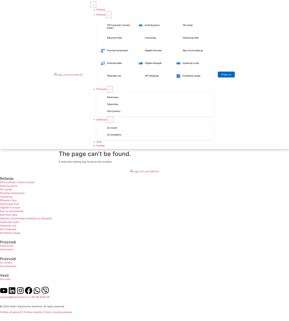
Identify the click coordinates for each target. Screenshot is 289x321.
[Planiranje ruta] (103, 76)
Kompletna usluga (191, 75)
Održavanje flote (191, 37)
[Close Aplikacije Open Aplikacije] (110, 119)
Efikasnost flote (114, 37)
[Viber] (45, 290)
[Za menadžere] (103, 135)
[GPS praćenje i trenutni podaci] (103, 27)
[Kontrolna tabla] (103, 63)
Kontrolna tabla (114, 63)
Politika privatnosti (10, 312)
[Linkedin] (12, 290)
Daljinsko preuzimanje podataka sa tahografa (26, 218)
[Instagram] (20, 290)
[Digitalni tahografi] (141, 63)
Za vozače (112, 127)
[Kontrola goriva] (141, 25)
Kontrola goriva (152, 25)
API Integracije (8, 229)
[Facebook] (28, 290)
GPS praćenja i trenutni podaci (17, 182)
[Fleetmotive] (103, 97)
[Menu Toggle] (93, 5)
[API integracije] (141, 76)
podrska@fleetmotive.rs (13, 297)
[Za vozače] (103, 128)
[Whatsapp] (37, 290)
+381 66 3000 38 (40, 297)
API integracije (152, 75)
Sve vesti (5, 279)
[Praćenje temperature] (103, 51)
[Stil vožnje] (178, 25)
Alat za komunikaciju (193, 50)
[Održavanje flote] (178, 38)
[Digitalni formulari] (141, 51)
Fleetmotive (112, 97)
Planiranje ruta (114, 75)
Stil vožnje (188, 25)
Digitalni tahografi (153, 63)
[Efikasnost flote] (103, 38)
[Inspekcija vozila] (178, 63)
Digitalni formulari (153, 50)
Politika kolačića (33, 312)
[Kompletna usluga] (178, 76)
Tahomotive (112, 104)
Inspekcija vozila (191, 63)
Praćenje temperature (117, 50)
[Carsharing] (141, 38)
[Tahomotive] (103, 104)
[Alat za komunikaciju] (178, 51)
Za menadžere (114, 134)
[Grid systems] (103, 111)
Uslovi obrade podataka (58, 312)
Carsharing (150, 37)
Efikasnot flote (8, 200)
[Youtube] (4, 290)
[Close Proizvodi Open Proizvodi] (110, 89)
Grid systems (113, 111)
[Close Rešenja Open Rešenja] (109, 15)
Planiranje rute (8, 225)
